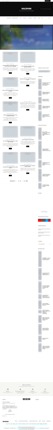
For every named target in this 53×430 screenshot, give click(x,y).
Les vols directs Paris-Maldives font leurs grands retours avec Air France (46, 116)
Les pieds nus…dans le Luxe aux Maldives (28, 103)
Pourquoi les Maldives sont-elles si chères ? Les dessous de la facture (45, 287)
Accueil (4, 18)
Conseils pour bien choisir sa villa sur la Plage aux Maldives (45, 329)
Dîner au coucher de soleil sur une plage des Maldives (10, 115)
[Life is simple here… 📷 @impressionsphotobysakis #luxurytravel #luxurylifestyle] (40, 207)
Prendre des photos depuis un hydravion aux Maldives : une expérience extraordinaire (46, 312)
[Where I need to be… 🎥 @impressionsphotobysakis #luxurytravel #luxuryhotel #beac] (40, 197)
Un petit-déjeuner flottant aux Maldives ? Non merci (46, 304)
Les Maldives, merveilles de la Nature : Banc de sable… (27, 166)
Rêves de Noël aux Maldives (45, 339)
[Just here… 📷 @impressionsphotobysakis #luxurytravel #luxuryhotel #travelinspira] (40, 202)
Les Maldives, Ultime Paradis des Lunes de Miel (10, 167)
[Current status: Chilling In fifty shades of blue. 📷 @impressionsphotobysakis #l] (45, 207)
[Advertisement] (26, 22)
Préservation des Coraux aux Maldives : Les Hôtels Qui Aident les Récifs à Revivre (46, 84)
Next (27, 181)
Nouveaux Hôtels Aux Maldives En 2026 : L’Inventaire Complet (45, 100)
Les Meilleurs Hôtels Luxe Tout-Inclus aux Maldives (45, 185)
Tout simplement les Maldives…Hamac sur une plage (10, 141)
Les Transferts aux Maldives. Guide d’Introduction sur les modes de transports (45, 296)
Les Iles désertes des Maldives (28, 139)
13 (18, 181)
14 (20, 181)
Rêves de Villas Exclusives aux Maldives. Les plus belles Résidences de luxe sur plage (46, 133)
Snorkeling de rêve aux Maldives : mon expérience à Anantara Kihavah (46, 163)
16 (24, 181)
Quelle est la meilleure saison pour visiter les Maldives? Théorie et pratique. (46, 347)
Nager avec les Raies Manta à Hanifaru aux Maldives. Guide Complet (45, 318)
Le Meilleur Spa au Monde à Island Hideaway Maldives (27, 67)
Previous (12, 181)
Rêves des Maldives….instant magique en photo (28, 79)
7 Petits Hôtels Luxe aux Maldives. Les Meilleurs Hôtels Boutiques (46, 175)
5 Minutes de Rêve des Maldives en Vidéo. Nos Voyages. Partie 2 (46, 107)
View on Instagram (44, 211)
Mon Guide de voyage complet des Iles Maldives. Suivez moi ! (45, 274)
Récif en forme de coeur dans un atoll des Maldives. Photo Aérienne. (10, 66)
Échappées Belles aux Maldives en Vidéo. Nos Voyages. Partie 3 (46, 93)
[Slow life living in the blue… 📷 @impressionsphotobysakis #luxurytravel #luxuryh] (45, 197)
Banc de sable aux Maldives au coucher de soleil (10, 91)
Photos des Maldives (28, 64)
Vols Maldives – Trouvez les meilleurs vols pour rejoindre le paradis (46, 258)
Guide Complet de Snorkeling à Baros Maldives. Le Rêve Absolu (46, 149)
